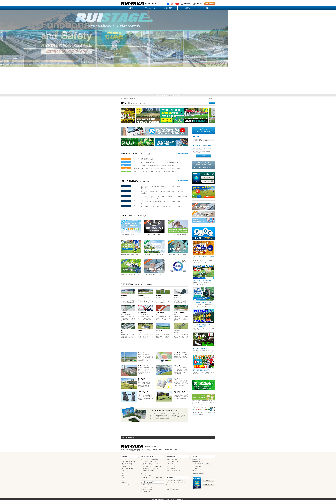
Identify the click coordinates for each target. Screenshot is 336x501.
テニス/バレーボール (127, 468)
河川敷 (124, 482)
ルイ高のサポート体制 (147, 471)
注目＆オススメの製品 (147, 489)
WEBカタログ (206, 181)
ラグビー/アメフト (127, 464)
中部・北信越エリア (172, 466)
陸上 (123, 473)
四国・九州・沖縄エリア (173, 471)
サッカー (124, 459)
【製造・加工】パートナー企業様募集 (151, 478)
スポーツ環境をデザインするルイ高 (151, 466)
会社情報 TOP (196, 459)
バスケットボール (127, 471)
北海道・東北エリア (172, 461)
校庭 (123, 475)
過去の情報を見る (183, 153)
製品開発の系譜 (196, 466)
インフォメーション (146, 487)
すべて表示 (212, 103)
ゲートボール (125, 484)
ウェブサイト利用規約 (173, 489)
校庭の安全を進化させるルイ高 (149, 464)
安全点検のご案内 (146, 475)
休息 (123, 478)
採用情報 (194, 471)
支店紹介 (194, 468)
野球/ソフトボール (127, 466)
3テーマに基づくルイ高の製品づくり (151, 459)
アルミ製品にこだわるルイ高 (149, 461)
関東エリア (170, 464)
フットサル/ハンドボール (129, 461)
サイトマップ (212, 98)
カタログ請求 (206, 177)
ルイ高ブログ (145, 485)
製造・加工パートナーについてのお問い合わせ (175, 483)
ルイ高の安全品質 (146, 473)
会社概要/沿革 (196, 461)
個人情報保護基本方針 (198, 473)
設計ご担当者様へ (146, 492)
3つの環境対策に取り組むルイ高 (150, 468)
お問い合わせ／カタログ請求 (175, 480)
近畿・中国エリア (172, 468)
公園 (123, 480)
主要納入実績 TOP (172, 459)
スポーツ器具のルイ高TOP (127, 98)
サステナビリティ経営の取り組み (201, 464)
